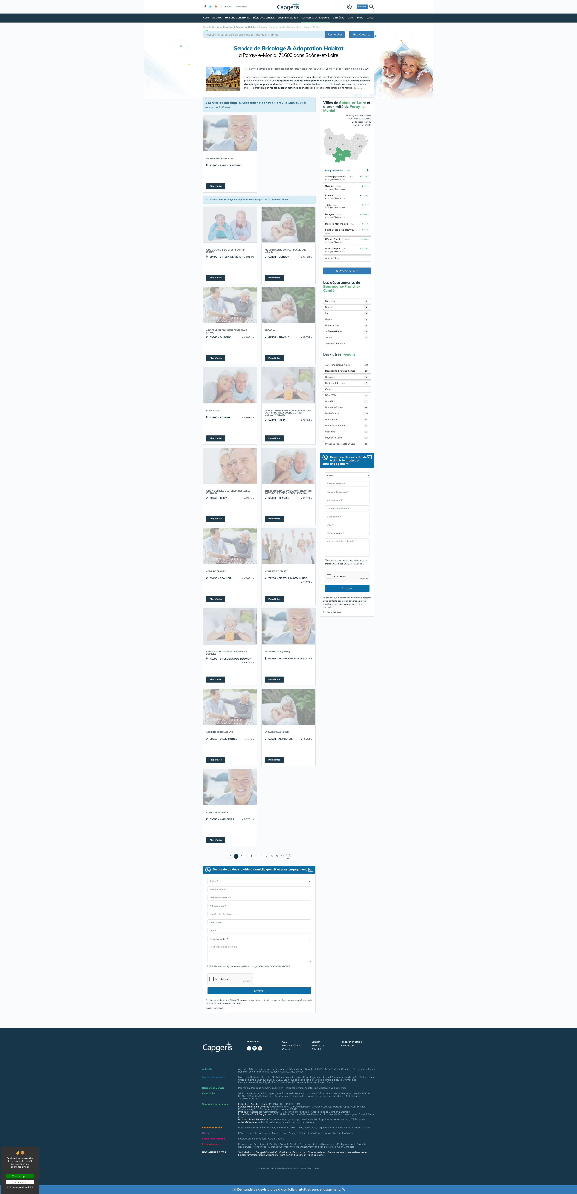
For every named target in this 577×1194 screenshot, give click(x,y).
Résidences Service (213, 1088)
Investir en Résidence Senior (287, 1087)
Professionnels (210, 1144)
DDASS (366, 1093)
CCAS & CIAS (276, 1104)
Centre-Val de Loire (346, 383)
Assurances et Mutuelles (291, 1095)
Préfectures (344, 1093)
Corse (328, 389)
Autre (330, 1082)
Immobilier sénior (286, 1127)
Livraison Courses (321, 1106)
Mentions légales (291, 1045)
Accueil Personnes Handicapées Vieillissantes (348, 1077)
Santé (260, 1071)
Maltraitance (352, 1095)
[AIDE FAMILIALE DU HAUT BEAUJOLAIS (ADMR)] (230, 305)
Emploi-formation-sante (251, 1154)
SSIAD (293, 1109)
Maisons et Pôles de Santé (309, 1154)
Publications (272, 1071)
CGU (284, 1041)
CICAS (298, 1104)
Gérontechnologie (289, 1146)
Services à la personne (315, 17)
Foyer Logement (312, 1077)
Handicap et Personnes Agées (358, 1069)
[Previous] (230, 856)
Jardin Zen (347, 1133)
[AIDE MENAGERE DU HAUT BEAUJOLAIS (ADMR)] (288, 224)
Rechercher (335, 34)
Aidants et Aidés (313, 1069)
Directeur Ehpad (316, 1082)
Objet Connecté (345, 1146)
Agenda (217, 17)
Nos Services (245, 1146)
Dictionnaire (299, 1082)
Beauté (284, 1133)
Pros (360, 17)
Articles (253, 1069)
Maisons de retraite (237, 17)
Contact (227, 6)
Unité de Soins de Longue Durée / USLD (260, 1079)
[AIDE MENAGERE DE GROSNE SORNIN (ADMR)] (230, 224)
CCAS (258, 1095)
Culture (284, 1071)
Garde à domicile (300, 1106)
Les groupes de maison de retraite (303, 1079)
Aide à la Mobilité (279, 1114)
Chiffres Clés (284, 1082)
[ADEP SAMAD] (230, 385)
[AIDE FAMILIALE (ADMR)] (288, 626)
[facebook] (205, 7)
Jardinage (293, 1119)
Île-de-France (346, 413)
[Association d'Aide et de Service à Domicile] (230, 626)
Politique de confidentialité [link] (20, 1187)
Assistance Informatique (295, 1111)
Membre (351, 7)
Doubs (346, 307)
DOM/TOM (346, 395)
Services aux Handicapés (273, 1109)
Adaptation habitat (359, 1127)
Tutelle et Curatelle (248, 1098)
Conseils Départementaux (322, 1093)
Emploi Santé (245, 1138)
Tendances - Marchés (266, 1146)
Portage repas (341, 1106)
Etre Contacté (361, 34)
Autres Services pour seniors (274, 1121)
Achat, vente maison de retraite (318, 1146)
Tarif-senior (286, 1154)
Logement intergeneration (332, 1127)
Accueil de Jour (293, 1077)
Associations (336, 1095)
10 (282, 856)
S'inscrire (362, 7)
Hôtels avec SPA (247, 1133)
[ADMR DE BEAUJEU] (230, 546)
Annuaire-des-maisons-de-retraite (347, 1152)
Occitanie (346, 431)
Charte (286, 1049)
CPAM (250, 1095)
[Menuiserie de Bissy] (288, 546)
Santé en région (266, 1093)
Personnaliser (20, 1181)
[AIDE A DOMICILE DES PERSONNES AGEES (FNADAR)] (230, 466)
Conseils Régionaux (296, 1093)
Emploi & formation (213, 1138)
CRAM (241, 1095)
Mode (275, 1133)
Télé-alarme (358, 1119)
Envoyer (259, 990)
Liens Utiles (208, 1093)
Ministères (250, 1093)
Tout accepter (20, 1176)
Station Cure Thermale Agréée (324, 1133)
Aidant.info (272, 1154)
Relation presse (349, 1045)
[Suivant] (288, 856)
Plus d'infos (216, 186)
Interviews (264, 1069)
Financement (307, 1144)
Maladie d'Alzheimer (272, 1077)
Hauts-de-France (346, 407)
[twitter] (210, 7)
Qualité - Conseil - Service (283, 1144)
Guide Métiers (276, 1138)
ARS (240, 1093)
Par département (260, 1087)
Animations (350, 1079)
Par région (244, 1087)
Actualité (207, 1069)
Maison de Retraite (248, 1077)
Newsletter (241, 6)
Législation (269, 1082)
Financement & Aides (250, 1082)
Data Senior (296, 1071)
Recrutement (261, 1144)
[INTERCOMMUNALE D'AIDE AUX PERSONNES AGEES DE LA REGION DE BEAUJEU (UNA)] (288, 466)
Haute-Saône (346, 325)
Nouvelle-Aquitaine (346, 425)
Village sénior (267, 1127)
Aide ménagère (280, 1106)
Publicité (316, 1049)
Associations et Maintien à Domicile (331, 1111)
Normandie (346, 419)
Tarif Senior (264, 1133)
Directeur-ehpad (317, 1152)
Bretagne (346, 377)
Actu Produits (332, 1069)
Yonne (346, 337)
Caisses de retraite (317, 1095)
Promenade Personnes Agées (340, 1114)
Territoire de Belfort (335, 343)
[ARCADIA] (288, 305)
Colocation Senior (306, 1127)
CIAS (266, 1095)
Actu (206, 17)
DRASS (357, 1093)
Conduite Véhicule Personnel (306, 1114)
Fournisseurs (245, 1144)
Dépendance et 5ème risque (287, 1069)
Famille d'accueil (332, 1079)
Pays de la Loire (346, 437)
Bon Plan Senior (247, 1071)
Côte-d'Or (346, 301)
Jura (346, 313)
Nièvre (346, 319)
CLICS (273, 1095)
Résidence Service (264, 17)
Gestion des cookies (309, 1168)
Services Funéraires (303, 1121)
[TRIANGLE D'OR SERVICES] (230, 133)
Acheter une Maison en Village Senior (325, 1087)
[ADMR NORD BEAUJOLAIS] (230, 707)
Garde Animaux (277, 1119)
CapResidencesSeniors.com (290, 1152)
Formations (260, 1138)
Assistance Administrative (265, 1111)
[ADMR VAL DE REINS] (230, 787)
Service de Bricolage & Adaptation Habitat (325, 1119)
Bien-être (338, 17)
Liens (351, 17)
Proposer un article (351, 1041)
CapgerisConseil (265, 1152)
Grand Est (346, 401)
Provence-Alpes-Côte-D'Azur (346, 443)
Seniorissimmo (246, 1152)
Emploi (370, 17)
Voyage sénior (297, 1133)
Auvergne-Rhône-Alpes (346, 364)
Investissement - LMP (327, 1144)
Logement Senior (288, 17)
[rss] (216, 7)
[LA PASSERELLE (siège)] (288, 707)
